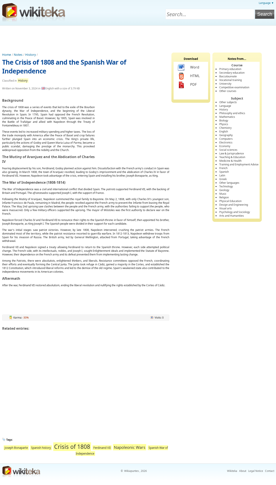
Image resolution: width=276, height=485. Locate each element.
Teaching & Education (232, 157)
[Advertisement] (138, 37)
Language (225, 106)
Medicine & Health (230, 161)
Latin (222, 175)
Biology (223, 120)
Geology (224, 190)
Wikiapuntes (131, 471)
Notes (18, 55)
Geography (226, 135)
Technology (226, 186)
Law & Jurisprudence (231, 153)
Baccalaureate (228, 76)
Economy (224, 146)
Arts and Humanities (231, 216)
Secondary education (232, 73)
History (30, 55)
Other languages (229, 183)
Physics (223, 124)
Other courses (227, 91)
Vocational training (230, 80)
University (225, 83)
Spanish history (41, 448)
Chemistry (225, 128)
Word (194, 67)
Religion (224, 197)
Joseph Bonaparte (16, 448)
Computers (226, 139)
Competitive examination (234, 87)
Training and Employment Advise (239, 164)
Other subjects (228, 102)
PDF (193, 84)
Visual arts (225, 208)
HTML (195, 75)
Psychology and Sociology (234, 212)
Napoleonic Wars (129, 447)
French (223, 168)
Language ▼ (266, 3)
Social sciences (228, 150)
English (223, 131)
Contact (269, 471)
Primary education (230, 69)
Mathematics (227, 117)
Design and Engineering (233, 205)
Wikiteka (232, 471)
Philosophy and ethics (232, 113)
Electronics (225, 142)
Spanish (224, 172)
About (242, 471)
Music (222, 194)
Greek (223, 179)
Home (6, 55)
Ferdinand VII (102, 448)
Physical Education (230, 201)
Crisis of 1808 (72, 447)
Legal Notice (255, 471)
